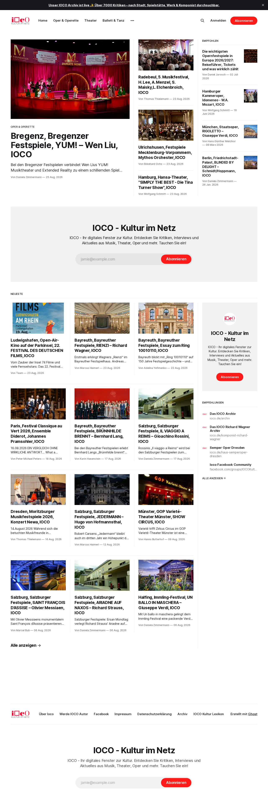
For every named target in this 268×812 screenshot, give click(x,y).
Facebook (101, 714)
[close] (263, 5)
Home (42, 20)
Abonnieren (244, 21)
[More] (132, 20)
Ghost (252, 714)
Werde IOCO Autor (73, 714)
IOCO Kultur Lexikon (208, 714)
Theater (90, 20)
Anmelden (218, 20)
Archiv (183, 714)
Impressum (123, 714)
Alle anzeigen (23, 645)
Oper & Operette (66, 20)
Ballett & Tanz (113, 20)
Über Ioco (46, 714)
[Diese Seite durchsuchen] (202, 20)
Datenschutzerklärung (154, 714)
